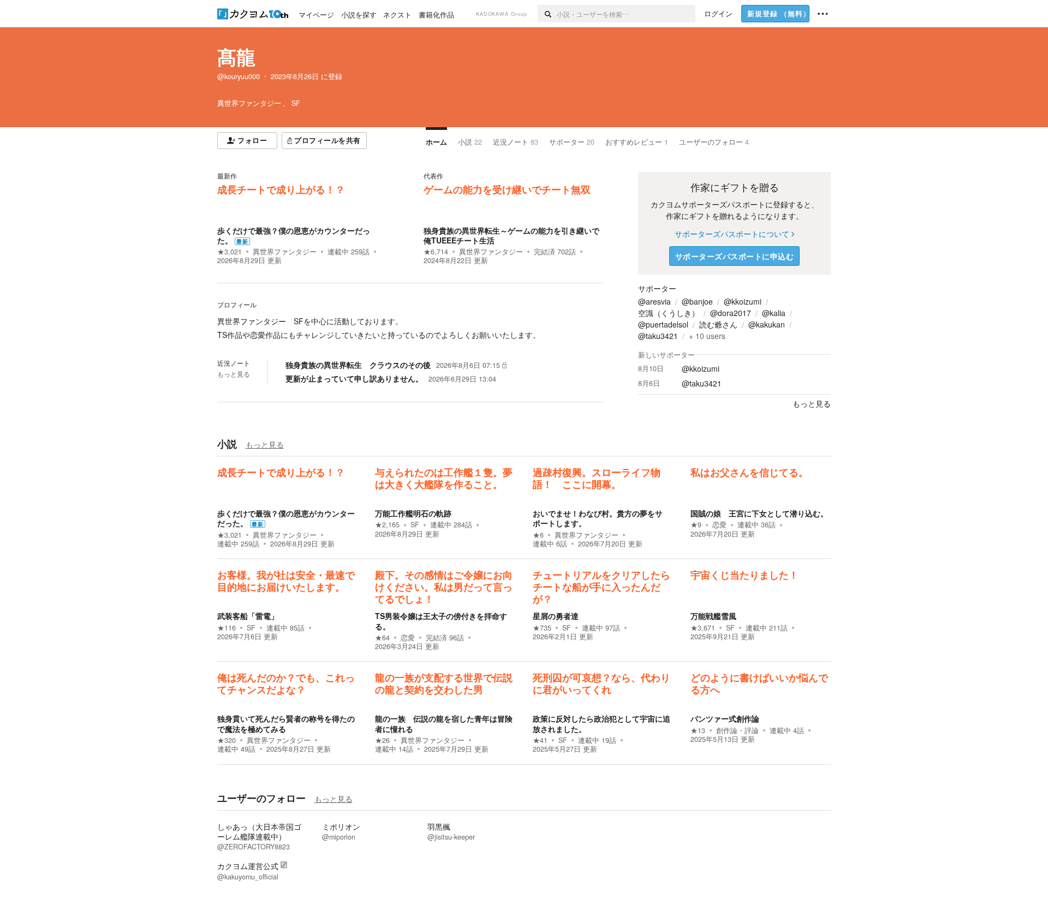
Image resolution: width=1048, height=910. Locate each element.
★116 (226, 627)
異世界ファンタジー (285, 252)
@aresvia (654, 301)
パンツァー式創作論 (724, 718)
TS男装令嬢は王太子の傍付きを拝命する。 (441, 620)
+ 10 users (707, 335)
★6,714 (436, 251)
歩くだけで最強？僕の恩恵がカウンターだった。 (293, 235)
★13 (697, 730)
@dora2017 (730, 312)
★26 (382, 740)
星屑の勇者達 (556, 615)
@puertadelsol (663, 324)
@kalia (773, 312)
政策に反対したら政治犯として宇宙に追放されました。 (601, 723)
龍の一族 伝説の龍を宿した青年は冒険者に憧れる (444, 723)
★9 (695, 524)
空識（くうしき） (668, 312)
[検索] (547, 13)
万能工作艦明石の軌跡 (413, 513)
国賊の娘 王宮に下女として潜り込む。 (759, 513)
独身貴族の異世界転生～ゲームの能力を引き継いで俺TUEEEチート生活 (511, 235)
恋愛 (719, 525)
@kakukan (766, 324)
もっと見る (233, 374)
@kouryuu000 (238, 76)
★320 (226, 740)
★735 (542, 627)
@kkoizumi (742, 301)
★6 (538, 535)
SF (414, 525)
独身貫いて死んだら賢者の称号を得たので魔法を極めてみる (286, 723)
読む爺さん (718, 324)
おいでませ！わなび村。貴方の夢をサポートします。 (598, 518)
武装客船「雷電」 (247, 615)
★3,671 (702, 627)
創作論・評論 (737, 730)
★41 (540, 740)
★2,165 (387, 524)
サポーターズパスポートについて (732, 233)
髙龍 (236, 56)
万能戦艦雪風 (713, 615)
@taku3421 (658, 335)
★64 (382, 637)
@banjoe (697, 301)
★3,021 (229, 251)
